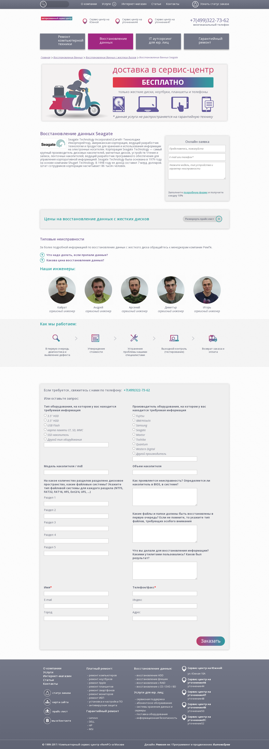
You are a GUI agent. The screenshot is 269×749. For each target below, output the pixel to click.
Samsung (141, 425)
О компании (89, 3)
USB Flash (53, 425)
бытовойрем (221, 744)
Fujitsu (140, 416)
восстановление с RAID (151, 683)
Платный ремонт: (99, 668)
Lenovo (93, 718)
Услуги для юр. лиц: (149, 692)
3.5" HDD (53, 416)
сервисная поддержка (151, 699)
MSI (91, 729)
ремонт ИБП (96, 698)
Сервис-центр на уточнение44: (199, 680)
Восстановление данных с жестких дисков (111, 57)
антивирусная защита (103, 705)
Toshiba (141, 439)
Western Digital (145, 449)
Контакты (172, 3)
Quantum (142, 444)
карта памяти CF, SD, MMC (65, 430)
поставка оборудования (152, 714)
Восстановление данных (68, 57)
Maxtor (140, 435)
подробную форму (196, 192)
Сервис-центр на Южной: (205, 668)
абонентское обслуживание (154, 703)
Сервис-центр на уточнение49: (199, 705)
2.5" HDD (53, 420)
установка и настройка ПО (106, 701)
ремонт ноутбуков (100, 679)
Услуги (48, 672)
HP (90, 725)
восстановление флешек (152, 679)
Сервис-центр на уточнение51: (199, 718)
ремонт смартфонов (102, 690)
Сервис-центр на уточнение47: (199, 693)
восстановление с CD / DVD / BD (156, 686)
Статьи (156, 3)
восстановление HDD (150, 675)
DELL (92, 721)
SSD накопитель (58, 435)
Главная (45, 57)
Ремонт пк (163, 744)
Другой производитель (151, 454)
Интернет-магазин (134, 3)
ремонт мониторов (101, 694)
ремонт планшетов (101, 686)
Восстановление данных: (153, 668)
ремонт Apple (97, 683)
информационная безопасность (157, 718)
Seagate (141, 430)
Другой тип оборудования (64, 439)
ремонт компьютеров (103, 675)
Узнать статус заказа (214, 4)
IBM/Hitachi (143, 420)
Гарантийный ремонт (102, 711)
